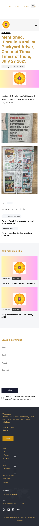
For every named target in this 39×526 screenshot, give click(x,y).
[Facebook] (12, 209)
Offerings (5, 455)
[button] (33, 6)
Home (4, 448)
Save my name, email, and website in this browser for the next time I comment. (20, 398)
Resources (6, 479)
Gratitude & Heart (8, 475)
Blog (4, 462)
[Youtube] (18, 509)
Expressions (6, 468)
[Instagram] (3, 509)
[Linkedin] (24, 209)
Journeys (5, 458)
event (9, 203)
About (4, 451)
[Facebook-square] (13, 509)
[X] (16, 209)
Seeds (4, 472)
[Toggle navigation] (31, 25)
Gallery (4, 465)
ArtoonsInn (19, 520)
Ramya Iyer (6, 67)
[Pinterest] (20, 209)
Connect (5, 482)
